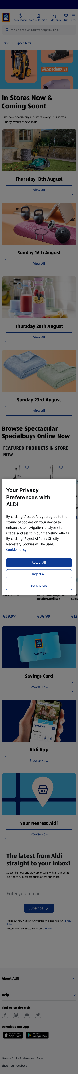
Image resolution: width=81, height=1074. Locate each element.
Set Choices (39, 585)
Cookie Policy (16, 549)
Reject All (39, 574)
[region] (39, 537)
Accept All (39, 562)
